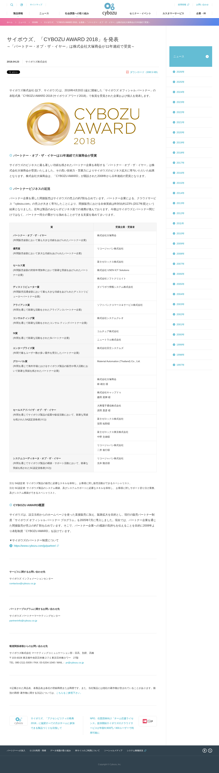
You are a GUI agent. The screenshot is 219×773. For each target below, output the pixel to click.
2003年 (180, 304)
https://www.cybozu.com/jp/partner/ (35, 545)
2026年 (180, 71)
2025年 (180, 82)
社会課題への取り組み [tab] (77, 13)
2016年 (180, 172)
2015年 (180, 183)
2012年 (180, 213)
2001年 (180, 324)
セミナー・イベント (140, 13)
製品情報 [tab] (18, 13)
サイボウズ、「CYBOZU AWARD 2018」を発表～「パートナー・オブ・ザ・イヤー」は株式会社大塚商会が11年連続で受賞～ (97, 22)
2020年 (180, 132)
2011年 (180, 223)
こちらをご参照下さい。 (69, 692)
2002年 (180, 314)
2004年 (180, 294)
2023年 (180, 102)
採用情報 (182, 4)
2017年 (180, 162)
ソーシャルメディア (113, 750)
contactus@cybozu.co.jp (22, 583)
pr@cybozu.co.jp (75, 662)
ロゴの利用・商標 (38, 750)
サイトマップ (36, 4)
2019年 (180, 142)
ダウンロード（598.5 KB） (144, 72)
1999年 (180, 344)
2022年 (180, 112)
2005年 (180, 284)
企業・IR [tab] (201, 13)
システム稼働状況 (135, 750)
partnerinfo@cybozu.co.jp (23, 620)
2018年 (35, 22)
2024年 (180, 92)
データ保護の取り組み (60, 750)
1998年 (180, 354)
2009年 (180, 243)
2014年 (180, 193)
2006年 (180, 274)
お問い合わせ (202, 4)
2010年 (180, 233)
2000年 (180, 334)
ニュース (44, 13)
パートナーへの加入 (16, 750)
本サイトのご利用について (87, 750)
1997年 (180, 364)
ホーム (9, 22)
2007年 (180, 263)
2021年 (180, 122)
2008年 (180, 253)
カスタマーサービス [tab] (173, 13)
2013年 (180, 203)
